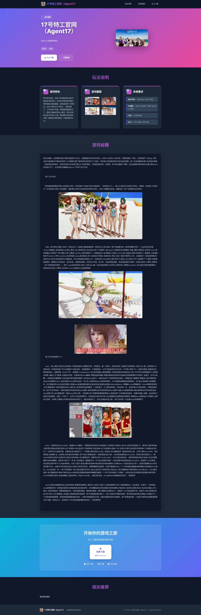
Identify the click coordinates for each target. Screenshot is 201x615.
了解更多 (66, 58)
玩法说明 (128, 4)
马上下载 (155, 4)
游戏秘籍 (141, 4)
